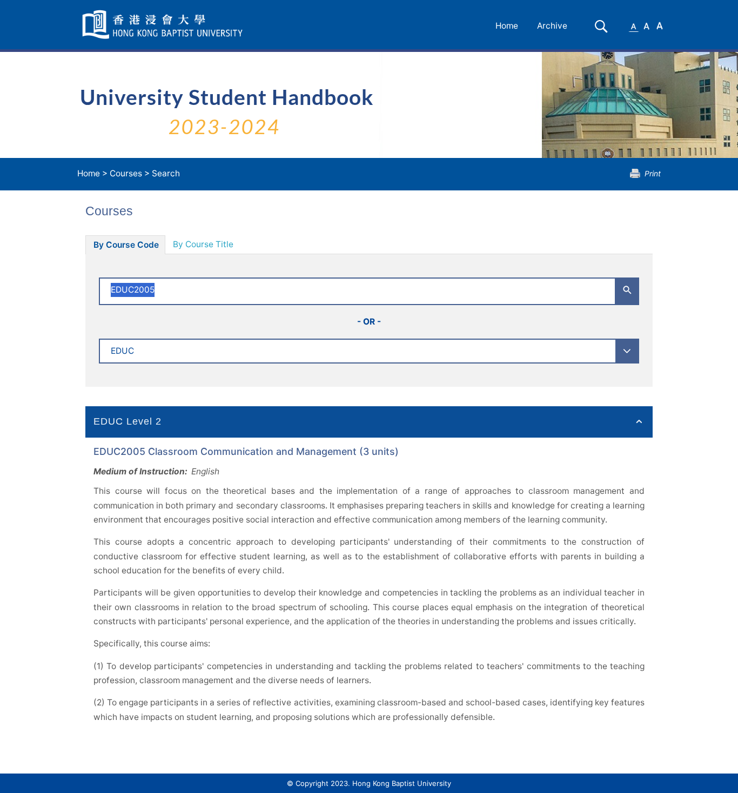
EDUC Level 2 (127, 421)
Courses (126, 173)
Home (506, 26)
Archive (552, 26)
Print (653, 173)
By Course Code (126, 245)
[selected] (164, 24)
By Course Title (203, 244)
